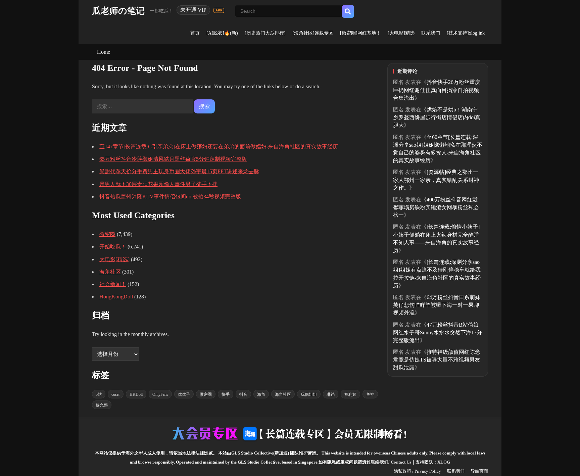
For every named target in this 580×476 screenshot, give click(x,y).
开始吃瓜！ (112, 246)
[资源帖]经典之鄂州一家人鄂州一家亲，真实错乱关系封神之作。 (436, 179)
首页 (195, 33)
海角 (261, 394)
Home (103, 52)
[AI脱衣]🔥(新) (222, 33)
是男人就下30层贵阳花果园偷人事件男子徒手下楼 (158, 184)
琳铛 (331, 394)
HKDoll (136, 394)
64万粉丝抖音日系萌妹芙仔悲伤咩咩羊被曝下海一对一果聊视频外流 (436, 305)
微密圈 (107, 234)
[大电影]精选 (401, 33)
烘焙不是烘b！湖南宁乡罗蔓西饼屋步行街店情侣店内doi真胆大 (436, 117)
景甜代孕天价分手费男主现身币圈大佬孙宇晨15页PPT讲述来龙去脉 (179, 171)
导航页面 (479, 471)
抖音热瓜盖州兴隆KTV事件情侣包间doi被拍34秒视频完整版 (170, 196)
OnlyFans (160, 394)
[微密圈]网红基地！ (360, 33)
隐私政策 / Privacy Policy (417, 471)
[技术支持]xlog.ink (466, 33)
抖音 (243, 394)
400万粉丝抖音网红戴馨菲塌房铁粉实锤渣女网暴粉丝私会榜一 (436, 207)
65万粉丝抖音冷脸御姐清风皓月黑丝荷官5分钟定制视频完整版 (173, 159)
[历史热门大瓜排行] (265, 33)
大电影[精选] (114, 259)
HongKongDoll (116, 296)
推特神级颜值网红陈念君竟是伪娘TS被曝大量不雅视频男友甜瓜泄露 (436, 359)
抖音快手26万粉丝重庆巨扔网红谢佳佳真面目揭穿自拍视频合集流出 (436, 89)
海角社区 (110, 272)
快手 (226, 394)
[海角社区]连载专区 (312, 33)
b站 (99, 394)
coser (115, 394)
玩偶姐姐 (309, 394)
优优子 (184, 394)
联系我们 (430, 33)
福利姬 (350, 394)
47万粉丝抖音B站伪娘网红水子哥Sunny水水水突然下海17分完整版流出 (437, 332)
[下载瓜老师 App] (219, 10)
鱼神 (370, 394)
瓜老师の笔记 (118, 11)
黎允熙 (102, 405)
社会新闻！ (112, 284)
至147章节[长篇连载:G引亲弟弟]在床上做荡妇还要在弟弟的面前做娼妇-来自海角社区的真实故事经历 (218, 146)
